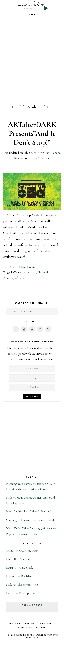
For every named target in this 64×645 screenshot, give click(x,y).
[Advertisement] (32, 64)
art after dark (28, 272)
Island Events (27, 267)
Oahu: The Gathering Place (22, 550)
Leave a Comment (39, 158)
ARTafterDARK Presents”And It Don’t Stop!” (32, 133)
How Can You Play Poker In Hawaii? (28, 511)
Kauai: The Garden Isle (19, 567)
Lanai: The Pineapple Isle (21, 593)
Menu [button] (32, 14)
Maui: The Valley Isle (18, 559)
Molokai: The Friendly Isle (22, 584)
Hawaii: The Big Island (19, 576)
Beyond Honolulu (32, 5)
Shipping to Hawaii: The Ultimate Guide (30, 520)
